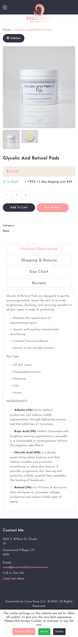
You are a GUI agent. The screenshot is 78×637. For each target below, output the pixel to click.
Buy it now (53, 207)
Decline (59, 631)
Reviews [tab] (39, 283)
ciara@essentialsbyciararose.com (25, 567)
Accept (44, 631)
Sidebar (15, 38)
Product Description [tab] (39, 249)
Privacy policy (24, 631)
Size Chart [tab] (38, 272)
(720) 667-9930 (13, 578)
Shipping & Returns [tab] (39, 260)
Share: (6, 231)
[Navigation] (5, 7)
